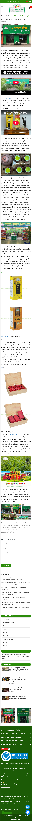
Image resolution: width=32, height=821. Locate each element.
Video (5, 642)
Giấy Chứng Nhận (8, 639)
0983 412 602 (7, 813)
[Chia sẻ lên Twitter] (11, 532)
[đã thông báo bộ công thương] (14, 755)
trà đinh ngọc (16, 527)
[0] (29, 8)
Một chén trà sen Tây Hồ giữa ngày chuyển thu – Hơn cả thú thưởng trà (17, 679)
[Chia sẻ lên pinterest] (14, 532)
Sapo (19, 819)
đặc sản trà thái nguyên (12, 530)
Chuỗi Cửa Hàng (8, 635)
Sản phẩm (6, 625)
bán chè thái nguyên (8, 522)
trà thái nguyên (14, 434)
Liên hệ (6, 645)
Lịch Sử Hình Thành (9, 622)
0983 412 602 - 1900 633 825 (16, 806)
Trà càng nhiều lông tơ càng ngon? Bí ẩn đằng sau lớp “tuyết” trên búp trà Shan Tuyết (18, 669)
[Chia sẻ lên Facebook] (7, 532)
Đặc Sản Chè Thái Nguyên (13, 19)
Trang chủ (6, 619)
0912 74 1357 (15, 1)
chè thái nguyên (10, 98)
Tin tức (5, 632)
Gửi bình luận (6, 565)
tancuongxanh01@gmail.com (12, 809)
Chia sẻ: (3, 532)
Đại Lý (5, 629)
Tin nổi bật (7, 664)
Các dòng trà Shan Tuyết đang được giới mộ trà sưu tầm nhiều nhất (18, 698)
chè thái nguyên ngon (11, 525)
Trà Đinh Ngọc (5, 336)
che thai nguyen (18, 522)
